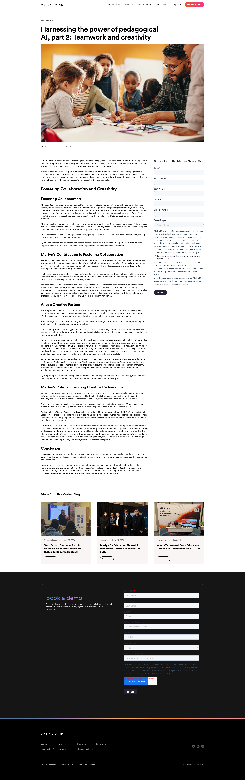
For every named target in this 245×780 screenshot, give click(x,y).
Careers (62, 749)
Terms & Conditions (49, 764)
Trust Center (82, 744)
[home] (52, 4)
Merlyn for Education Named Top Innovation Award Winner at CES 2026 (120, 549)
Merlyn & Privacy (103, 744)
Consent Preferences (86, 764)
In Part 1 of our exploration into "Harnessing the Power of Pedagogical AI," (74, 160)
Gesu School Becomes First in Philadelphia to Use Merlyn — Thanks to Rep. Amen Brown (62, 549)
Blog (61, 744)
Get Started (161, 4)
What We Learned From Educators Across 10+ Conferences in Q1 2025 (178, 547)
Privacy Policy (67, 764)
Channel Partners (85, 749)
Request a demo (194, 4)
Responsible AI (48, 749)
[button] (114, 4)
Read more (50, 559)
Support (44, 744)
